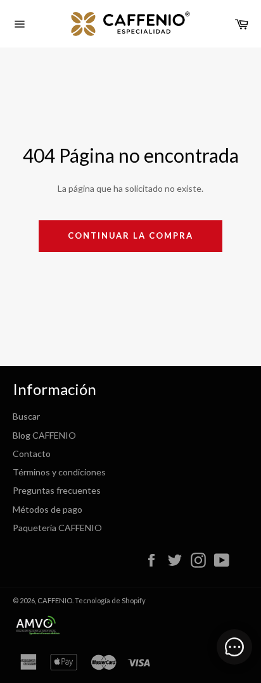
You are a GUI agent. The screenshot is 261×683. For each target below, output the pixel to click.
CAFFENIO (54, 600)
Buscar (26, 416)
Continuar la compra (130, 235)
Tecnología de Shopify (110, 600)
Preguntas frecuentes (57, 490)
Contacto (32, 453)
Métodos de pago (47, 509)
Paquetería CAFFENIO (57, 527)
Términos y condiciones (59, 472)
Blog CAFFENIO (44, 435)
